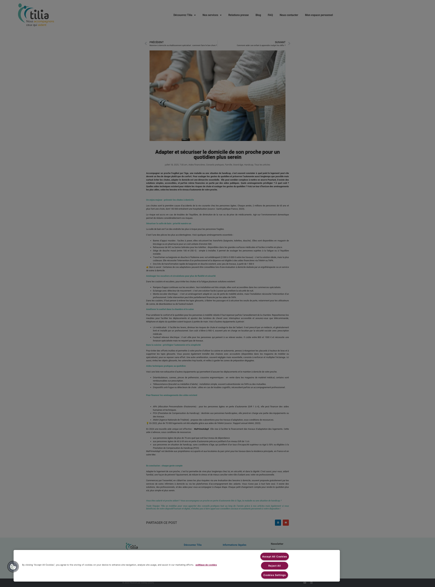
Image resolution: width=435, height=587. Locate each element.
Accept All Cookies (274, 556)
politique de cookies (206, 565)
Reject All (274, 565)
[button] (13, 566)
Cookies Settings (274, 575)
